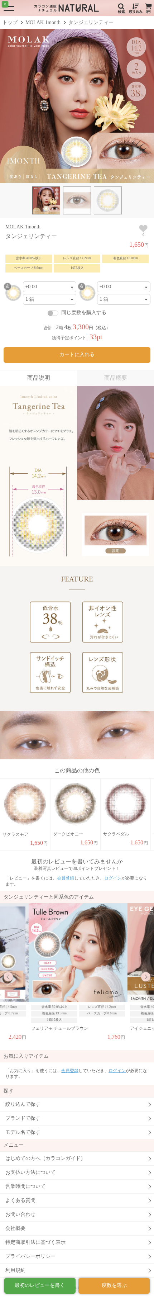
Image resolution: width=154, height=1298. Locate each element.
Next (145, 976)
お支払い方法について (30, 1172)
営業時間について (25, 1186)
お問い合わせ (20, 1214)
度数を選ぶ (114, 1285)
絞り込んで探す (22, 1104)
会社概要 (15, 1228)
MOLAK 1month (43, 22)
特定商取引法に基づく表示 (35, 1242)
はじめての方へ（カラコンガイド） (45, 1158)
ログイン (112, 878)
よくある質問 (20, 1200)
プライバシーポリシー (30, 1256)
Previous (8, 976)
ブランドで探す (22, 1118)
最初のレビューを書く (40, 1285)
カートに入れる (77, 354)
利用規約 (15, 1270)
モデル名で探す (22, 1132)
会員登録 (65, 878)
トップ (10, 22)
